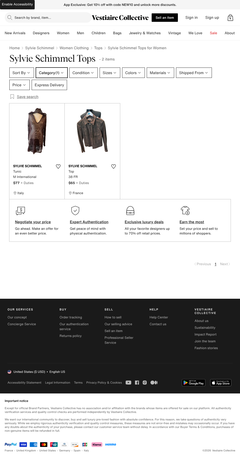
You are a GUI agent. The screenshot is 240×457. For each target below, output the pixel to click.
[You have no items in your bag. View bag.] (230, 17)
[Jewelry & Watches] (164, 33)
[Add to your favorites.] (58, 166)
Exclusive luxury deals (144, 222)
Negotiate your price (33, 222)
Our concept (17, 317)
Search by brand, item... (33, 17)
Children (99, 33)
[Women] (73, 33)
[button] (230, 17)
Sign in (191, 17)
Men (80, 33)
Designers (41, 33)
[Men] (88, 33)
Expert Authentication (89, 222)
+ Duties (27, 182)
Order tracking (71, 317)
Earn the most (192, 222)
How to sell (113, 317)
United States (47, 450)
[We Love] (206, 33)
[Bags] (125, 33)
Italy (86, 450)
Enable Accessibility (17, 4)
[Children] (109, 33)
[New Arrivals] (29, 33)
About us (201, 320)
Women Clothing (74, 48)
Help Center (159, 317)
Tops (98, 48)
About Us (232, 33)
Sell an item (165, 17)
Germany (64, 450)
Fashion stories (206, 348)
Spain (77, 450)
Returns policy (71, 335)
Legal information (57, 382)
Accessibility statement (24, 382)
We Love (195, 33)
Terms (78, 382)
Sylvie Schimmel (39, 48)
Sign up (212, 17)
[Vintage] (185, 33)
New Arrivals (15, 33)
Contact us (158, 324)
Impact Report (206, 334)
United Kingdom (26, 450)
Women (63, 33)
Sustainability (205, 327)
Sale (213, 33)
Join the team (205, 341)
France (9, 450)
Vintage (174, 33)
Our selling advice (118, 324)
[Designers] (53, 33)
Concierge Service (22, 324)
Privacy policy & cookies (104, 382)
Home (14, 48)
